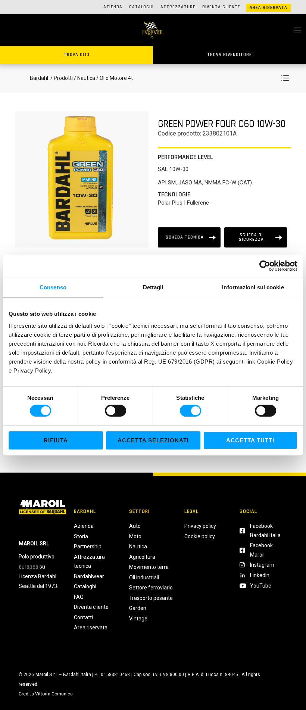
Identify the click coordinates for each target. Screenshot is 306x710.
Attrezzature (178, 7)
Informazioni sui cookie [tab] (253, 287)
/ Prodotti (61, 78)
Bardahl (39, 78)
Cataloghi (141, 7)
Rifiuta (56, 440)
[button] (285, 78)
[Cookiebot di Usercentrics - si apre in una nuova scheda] (264, 265)
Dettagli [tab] (153, 287)
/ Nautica (84, 78)
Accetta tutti (250, 440)
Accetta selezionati (153, 440)
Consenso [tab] (53, 287)
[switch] (115, 411)
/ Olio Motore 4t (114, 78)
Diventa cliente (221, 7)
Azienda (112, 7)
